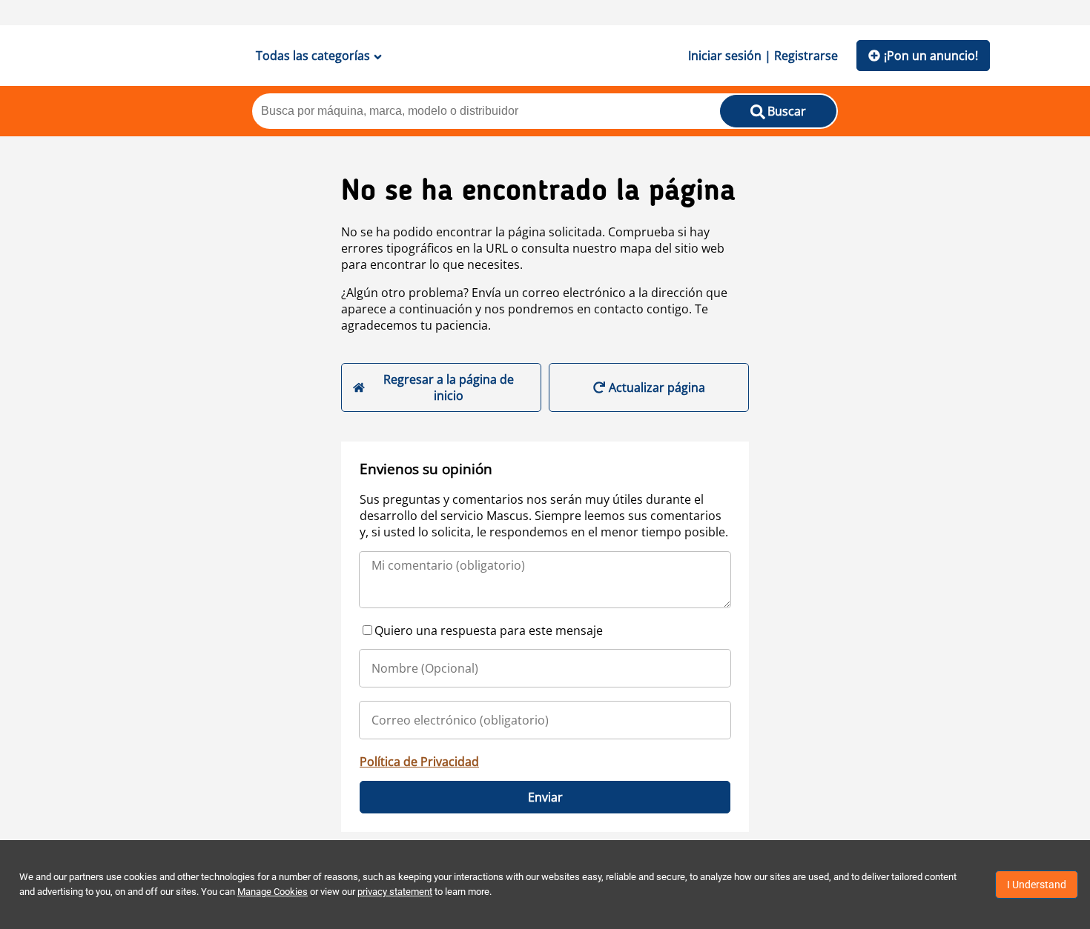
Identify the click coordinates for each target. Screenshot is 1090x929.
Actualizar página (657, 387)
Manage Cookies (272, 891)
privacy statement (394, 891)
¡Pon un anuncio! (931, 55)
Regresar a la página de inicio (448, 387)
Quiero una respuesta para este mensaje (488, 630)
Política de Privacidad (419, 761)
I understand (1036, 884)
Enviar (545, 797)
